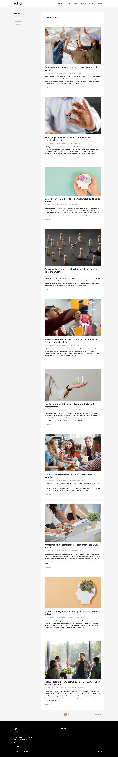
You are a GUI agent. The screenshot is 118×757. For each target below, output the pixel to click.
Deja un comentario (50, 73)
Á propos (60, 3)
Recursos (91, 3)
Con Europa (17, 24)
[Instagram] (21, 746)
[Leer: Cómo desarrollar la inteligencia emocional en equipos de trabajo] (73, 181)
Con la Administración (20, 16)
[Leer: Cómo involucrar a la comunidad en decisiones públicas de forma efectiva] (73, 247)
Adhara (68, 3)
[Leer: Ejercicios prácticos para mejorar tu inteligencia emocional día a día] (73, 115)
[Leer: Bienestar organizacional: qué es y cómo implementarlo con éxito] (73, 45)
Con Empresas (18, 21)
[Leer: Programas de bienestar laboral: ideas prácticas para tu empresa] (73, 522)
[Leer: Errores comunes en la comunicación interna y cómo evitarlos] (73, 452)
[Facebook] (14, 746)
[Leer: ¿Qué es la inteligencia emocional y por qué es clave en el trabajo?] (73, 592)
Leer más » (48, 87)
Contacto (99, 3)
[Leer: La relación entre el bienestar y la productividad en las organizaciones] (73, 385)
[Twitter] (18, 746)
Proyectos (83, 3)
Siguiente (98, 714)
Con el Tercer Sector (19, 19)
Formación (75, 3)
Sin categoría (60, 73)
